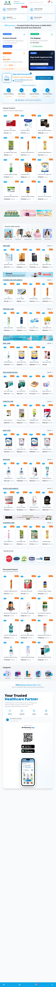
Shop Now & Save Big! (41, 67)
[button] (14, 18)
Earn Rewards (7, 46)
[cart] (16, 133)
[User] (52, 985)
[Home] (19, 985)
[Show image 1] (8, 360)
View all (49, 245)
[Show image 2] (9, 360)
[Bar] (4, 985)
